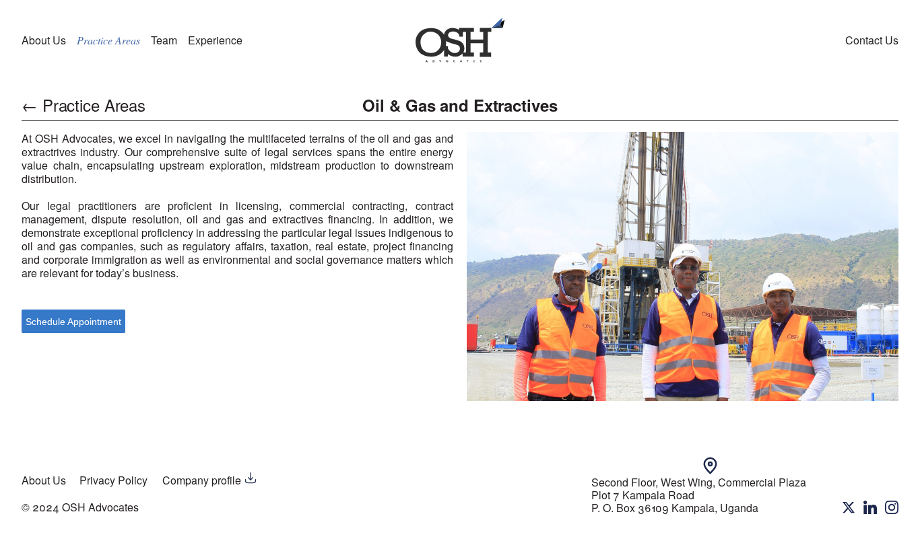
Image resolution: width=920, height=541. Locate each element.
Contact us (871, 40)
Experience (215, 40)
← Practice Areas (83, 105)
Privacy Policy (113, 480)
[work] (460, 40)
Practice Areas (108, 40)
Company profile (203, 480)
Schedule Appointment (73, 321)
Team (164, 40)
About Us (44, 40)
